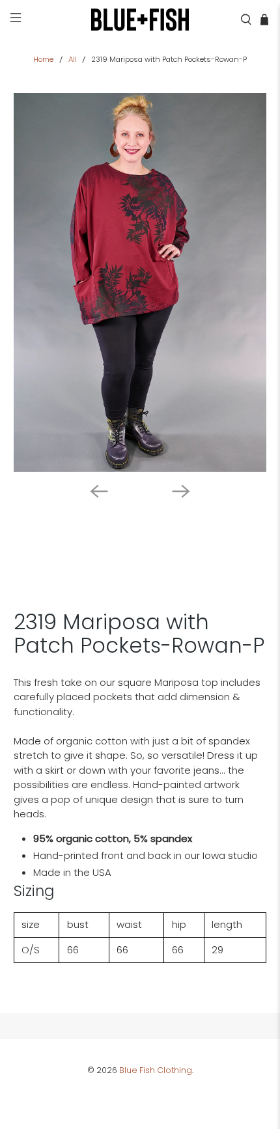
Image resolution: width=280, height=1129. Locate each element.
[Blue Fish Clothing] (140, 19)
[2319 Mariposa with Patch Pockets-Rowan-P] (140, 282)
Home (43, 59)
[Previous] (99, 491)
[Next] (181, 491)
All (72, 59)
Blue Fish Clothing (155, 1070)
